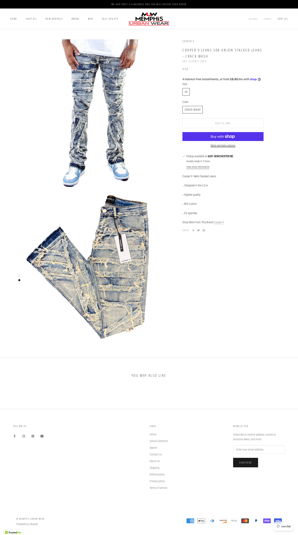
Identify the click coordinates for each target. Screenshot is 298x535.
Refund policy (157, 474)
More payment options (223, 145)
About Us (155, 461)
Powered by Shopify (27, 524)
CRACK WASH (192, 109)
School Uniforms (159, 441)
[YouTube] (42, 436)
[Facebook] (193, 230)
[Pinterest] (204, 230)
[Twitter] (198, 230)
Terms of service (158, 487)
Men (90, 18)
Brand (75, 18)
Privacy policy (157, 481)
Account (253, 18)
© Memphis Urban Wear (30, 518)
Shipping (154, 467)
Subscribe (245, 462)
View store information (197, 166)
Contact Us (156, 454)
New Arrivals (54, 18)
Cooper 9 (219, 222)
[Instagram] (23, 436)
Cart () (283, 18)
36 (186, 91)
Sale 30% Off (110, 18)
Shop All (31, 18)
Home (13, 18)
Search (267, 18)
